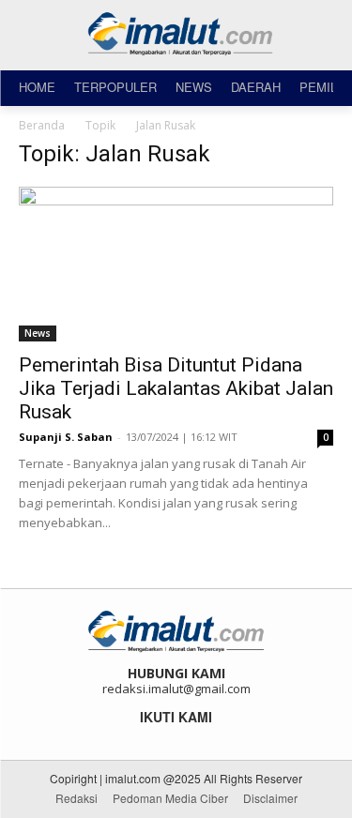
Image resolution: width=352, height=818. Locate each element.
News (37, 333)
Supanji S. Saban (66, 437)
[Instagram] (164, 738)
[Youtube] (214, 738)
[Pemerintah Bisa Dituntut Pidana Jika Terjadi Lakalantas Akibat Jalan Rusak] (176, 264)
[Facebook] (138, 738)
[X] (189, 738)
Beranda (42, 125)
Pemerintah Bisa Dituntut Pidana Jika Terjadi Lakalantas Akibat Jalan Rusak (176, 388)
